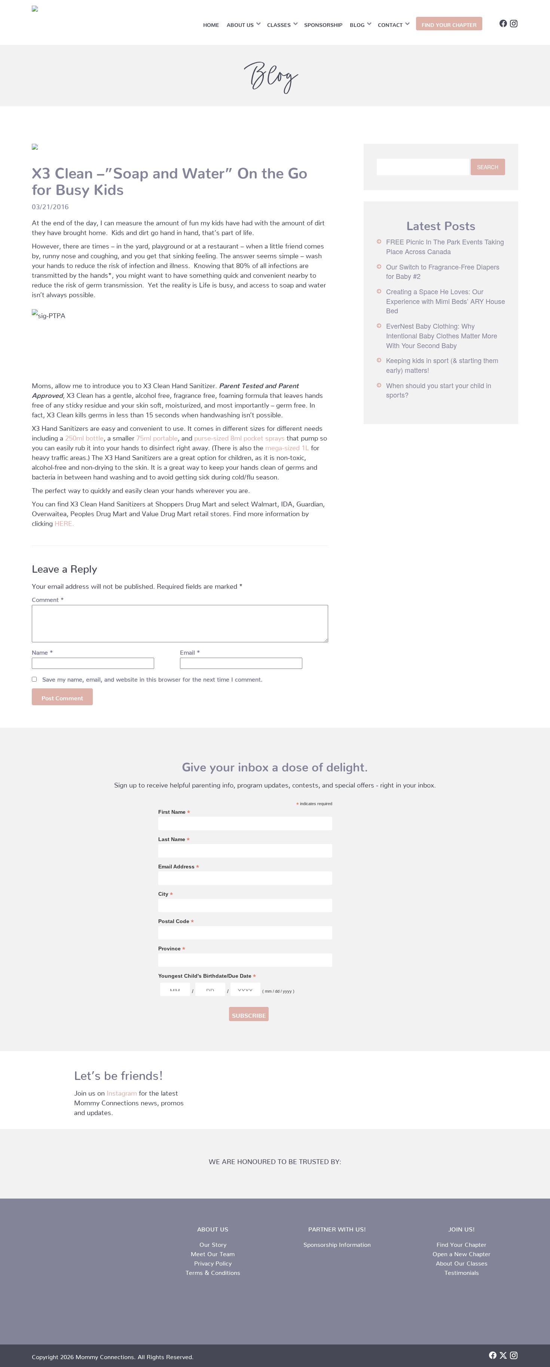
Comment (48, 598)
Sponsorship (323, 23)
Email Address (178, 866)
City (165, 894)
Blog (357, 23)
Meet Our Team (213, 1252)
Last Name (174, 839)
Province (171, 948)
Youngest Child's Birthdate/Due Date (207, 976)
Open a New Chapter (462, 1252)
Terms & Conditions (213, 1271)
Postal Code (176, 921)
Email (190, 651)
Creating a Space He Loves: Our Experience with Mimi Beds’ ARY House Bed (445, 300)
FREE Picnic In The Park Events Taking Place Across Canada (445, 246)
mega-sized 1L (287, 446)
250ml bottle (84, 436)
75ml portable (157, 436)
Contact (390, 23)
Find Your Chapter (461, 1243)
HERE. (64, 521)
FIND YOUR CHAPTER (449, 23)
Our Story (212, 1243)
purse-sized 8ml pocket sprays (239, 436)
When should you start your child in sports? (438, 390)
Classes (279, 23)
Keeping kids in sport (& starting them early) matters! (442, 365)
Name (42, 651)
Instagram (122, 1091)
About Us (240, 23)
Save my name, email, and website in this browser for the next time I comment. (152, 678)
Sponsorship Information (337, 1243)
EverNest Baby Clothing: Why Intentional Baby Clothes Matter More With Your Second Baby (441, 335)
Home (211, 23)
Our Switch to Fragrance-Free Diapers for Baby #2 (442, 271)
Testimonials (461, 1271)
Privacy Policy (213, 1262)
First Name (174, 812)
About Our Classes (462, 1262)
